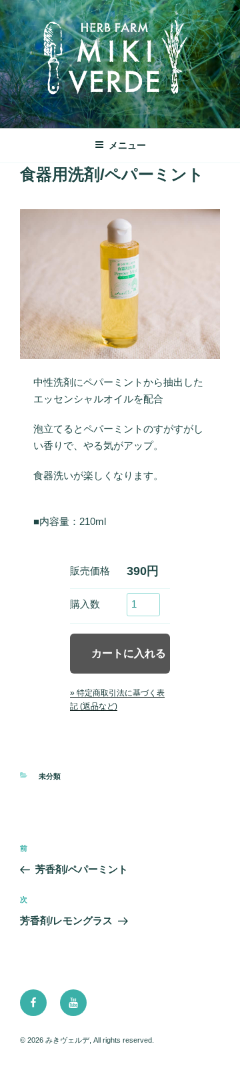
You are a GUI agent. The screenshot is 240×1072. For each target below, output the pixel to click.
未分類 (50, 776)
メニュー (127, 145)
